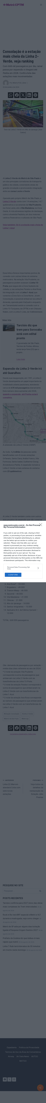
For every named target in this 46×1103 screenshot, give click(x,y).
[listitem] (23, 568)
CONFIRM (13, 575)
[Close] (41, 525)
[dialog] (23, 551)
